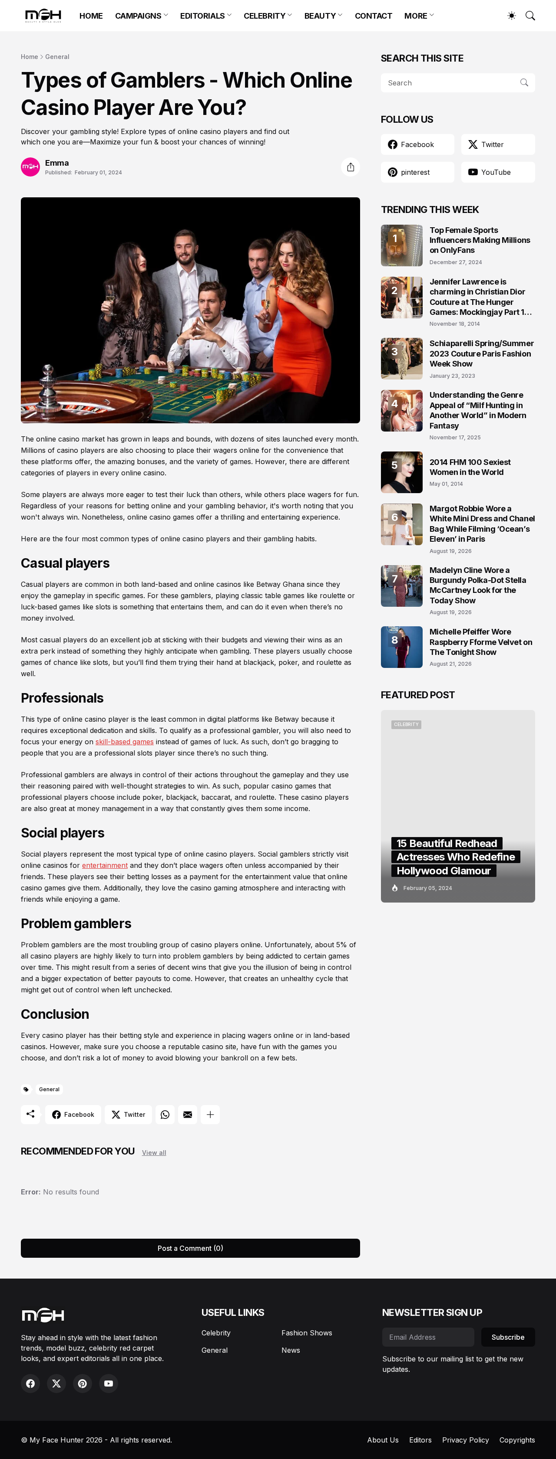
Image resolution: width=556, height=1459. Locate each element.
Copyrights (517, 1440)
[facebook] (30, 1383)
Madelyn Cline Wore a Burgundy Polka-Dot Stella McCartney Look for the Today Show (478, 585)
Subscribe (508, 1337)
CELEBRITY (264, 15)
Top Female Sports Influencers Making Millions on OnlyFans (480, 240)
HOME (91, 15)
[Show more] (210, 1114)
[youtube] (108, 1383)
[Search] (526, 15)
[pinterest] (82, 1383)
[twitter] (56, 1383)
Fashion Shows (306, 1332)
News (290, 1350)
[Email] (187, 1114)
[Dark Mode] (507, 15)
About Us (383, 1440)
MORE (415, 15)
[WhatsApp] (165, 1114)
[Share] (350, 167)
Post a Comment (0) (190, 1248)
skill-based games (125, 741)
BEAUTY (320, 15)
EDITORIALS (202, 15)
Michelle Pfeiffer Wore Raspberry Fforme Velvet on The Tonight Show (481, 642)
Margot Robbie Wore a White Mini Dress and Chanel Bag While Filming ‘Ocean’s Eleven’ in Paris (482, 523)
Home (29, 56)
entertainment (105, 865)
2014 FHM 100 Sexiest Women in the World (470, 467)
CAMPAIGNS (138, 15)
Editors (420, 1440)
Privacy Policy (465, 1440)
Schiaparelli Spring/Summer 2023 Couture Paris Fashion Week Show (482, 353)
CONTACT (374, 15)
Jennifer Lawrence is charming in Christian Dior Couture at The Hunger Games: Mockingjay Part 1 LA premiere (477, 297)
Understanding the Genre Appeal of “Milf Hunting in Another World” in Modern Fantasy (478, 410)
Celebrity (216, 1332)
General (57, 56)
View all (154, 1152)
